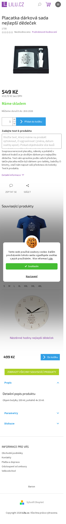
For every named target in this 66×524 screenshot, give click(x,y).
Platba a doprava (11, 462)
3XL (33, 286)
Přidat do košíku (33, 121)
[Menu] (58, 4)
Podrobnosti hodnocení (44, 32)
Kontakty (6, 457)
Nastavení (31, 276)
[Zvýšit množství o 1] (14, 120)
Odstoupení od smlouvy (14, 466)
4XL (40, 286)
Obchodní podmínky (12, 453)
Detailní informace (11, 175)
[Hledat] (39, 4)
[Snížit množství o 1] (14, 124)
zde (50, 258)
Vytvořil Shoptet (35, 502)
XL (19, 286)
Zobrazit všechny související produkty (31, 371)
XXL (26, 286)
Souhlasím (33, 266)
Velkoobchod (9, 471)
